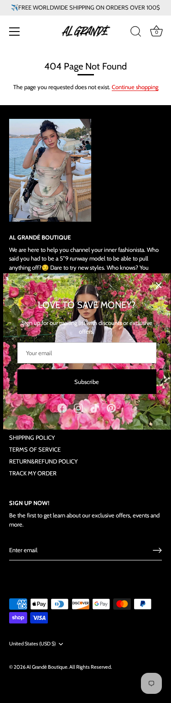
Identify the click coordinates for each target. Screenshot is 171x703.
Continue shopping (135, 87)
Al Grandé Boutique (46, 667)
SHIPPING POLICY (32, 437)
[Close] (159, 285)
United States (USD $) (32, 644)
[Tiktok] (94, 407)
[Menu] (15, 31)
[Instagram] (78, 407)
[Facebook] (62, 407)
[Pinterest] (111, 407)
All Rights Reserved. (90, 667)
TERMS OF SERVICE (35, 449)
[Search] (136, 33)
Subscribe (86, 381)
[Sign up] (157, 550)
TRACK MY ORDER (33, 473)
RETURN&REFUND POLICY (43, 461)
